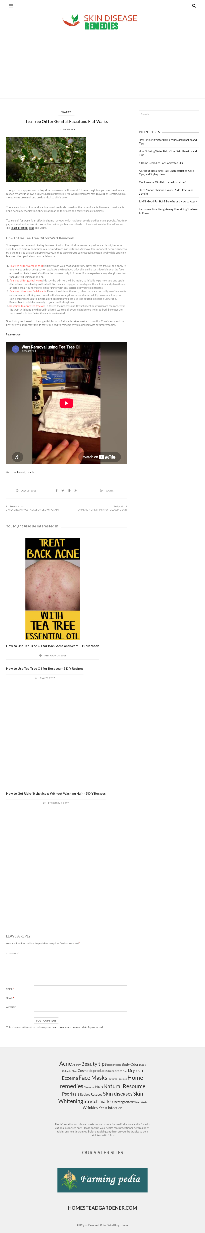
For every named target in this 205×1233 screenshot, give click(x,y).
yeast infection (19, 227)
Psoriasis (70, 1094)
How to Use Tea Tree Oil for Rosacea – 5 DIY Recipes (44, 668)
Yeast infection (110, 1108)
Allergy (76, 1064)
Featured (112, 1079)
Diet (125, 1071)
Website (11, 1007)
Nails (99, 1087)
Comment (12, 953)
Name (10, 988)
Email (10, 998)
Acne (65, 1063)
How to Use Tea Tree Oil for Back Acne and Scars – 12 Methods (52, 646)
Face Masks (93, 1077)
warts (30, 472)
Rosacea (96, 1094)
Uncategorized (122, 1102)
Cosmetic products (93, 1070)
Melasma (89, 1087)
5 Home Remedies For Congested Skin (161, 163)
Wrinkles (90, 1107)
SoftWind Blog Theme (115, 1225)
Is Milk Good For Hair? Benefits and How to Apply (168, 201)
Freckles (122, 1079)
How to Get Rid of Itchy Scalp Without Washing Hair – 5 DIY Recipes (56, 793)
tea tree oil (19, 472)
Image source (13, 334)
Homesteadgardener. (97, 1208)
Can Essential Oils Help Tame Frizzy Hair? (163, 182)
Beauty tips (94, 1064)
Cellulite (66, 1071)
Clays (74, 1071)
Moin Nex (69, 129)
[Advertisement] (102, 62)
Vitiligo (136, 1102)
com (131, 1208)
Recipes (85, 1094)
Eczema (70, 1078)
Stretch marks (98, 1101)
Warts (66, 112)
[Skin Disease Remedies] (102, 21)
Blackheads (114, 1064)
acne (31, 227)
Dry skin (135, 1070)
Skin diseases (118, 1094)
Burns (142, 1064)
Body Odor (130, 1064)
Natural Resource (125, 1086)
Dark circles (115, 1071)
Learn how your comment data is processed (77, 1027)
